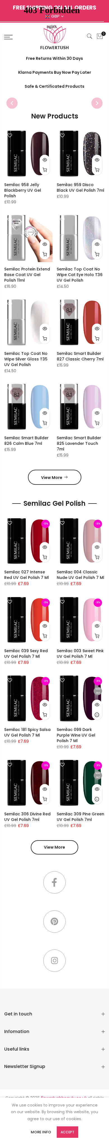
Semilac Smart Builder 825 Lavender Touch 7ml (79, 443)
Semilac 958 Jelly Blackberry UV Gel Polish (22, 190)
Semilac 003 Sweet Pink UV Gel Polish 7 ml (80, 653)
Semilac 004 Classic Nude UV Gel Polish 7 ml (80, 574)
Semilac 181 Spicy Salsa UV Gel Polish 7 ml (27, 732)
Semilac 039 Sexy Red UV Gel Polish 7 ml (26, 653)
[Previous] (12, 103)
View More (51, 477)
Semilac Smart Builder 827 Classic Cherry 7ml (80, 356)
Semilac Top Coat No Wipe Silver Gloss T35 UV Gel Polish (26, 359)
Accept (67, 1132)
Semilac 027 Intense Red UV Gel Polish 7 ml (26, 574)
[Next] (97, 103)
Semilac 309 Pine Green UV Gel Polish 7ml (80, 816)
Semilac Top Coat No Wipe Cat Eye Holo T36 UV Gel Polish (80, 274)
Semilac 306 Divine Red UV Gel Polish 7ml (27, 816)
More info (41, 1132)
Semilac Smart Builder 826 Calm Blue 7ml (26, 440)
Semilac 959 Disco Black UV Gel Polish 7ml (80, 187)
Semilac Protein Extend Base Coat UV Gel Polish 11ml (27, 274)
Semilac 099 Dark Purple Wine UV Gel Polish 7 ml (76, 735)
